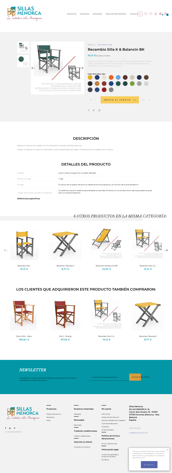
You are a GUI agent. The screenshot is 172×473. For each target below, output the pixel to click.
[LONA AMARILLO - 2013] (90, 77)
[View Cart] (165, 13)
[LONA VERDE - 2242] (118, 83)
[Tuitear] (94, 110)
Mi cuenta (106, 409)
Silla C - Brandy (65, 336)
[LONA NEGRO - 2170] (90, 83)
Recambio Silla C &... (148, 266)
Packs (48, 420)
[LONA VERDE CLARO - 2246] (132, 83)
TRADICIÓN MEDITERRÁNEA (116, 14)
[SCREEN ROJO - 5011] (104, 89)
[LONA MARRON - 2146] (146, 77)
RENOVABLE (97, 14)
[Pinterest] (99, 110)
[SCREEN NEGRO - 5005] (90, 89)
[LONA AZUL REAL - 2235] (111, 83)
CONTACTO (134, 14)
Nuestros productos (53, 414)
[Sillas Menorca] (24, 14)
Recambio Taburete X (65, 266)
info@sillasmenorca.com (138, 433)
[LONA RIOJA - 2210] (104, 83)
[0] (160, 13)
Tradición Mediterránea (82, 436)
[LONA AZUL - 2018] (97, 77)
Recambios (50, 417)
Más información (138, 458)
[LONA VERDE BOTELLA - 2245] (125, 83)
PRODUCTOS (71, 14)
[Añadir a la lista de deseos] (143, 100)
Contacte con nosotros (82, 447)
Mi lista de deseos (108, 430)
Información (106, 414)
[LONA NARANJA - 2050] (111, 77)
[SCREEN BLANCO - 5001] (146, 83)
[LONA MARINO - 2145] (139, 77)
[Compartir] (88, 110)
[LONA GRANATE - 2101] (125, 77)
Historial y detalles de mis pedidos (113, 420)
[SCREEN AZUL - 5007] (97, 89)
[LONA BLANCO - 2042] (104, 77)
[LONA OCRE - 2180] (97, 83)
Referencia (91, 45)
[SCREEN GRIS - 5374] (111, 89)
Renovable (77, 425)
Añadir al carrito (118, 100)
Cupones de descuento (110, 423)
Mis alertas (105, 427)
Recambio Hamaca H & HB (107, 266)
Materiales (77, 414)
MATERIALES (84, 14)
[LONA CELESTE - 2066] (118, 77)
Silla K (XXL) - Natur (24, 336)
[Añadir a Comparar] (149, 100)
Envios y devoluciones (109, 444)
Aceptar (149, 465)
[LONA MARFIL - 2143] (132, 77)
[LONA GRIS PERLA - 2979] (139, 83)
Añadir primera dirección (110, 417)
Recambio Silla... (24, 266)
